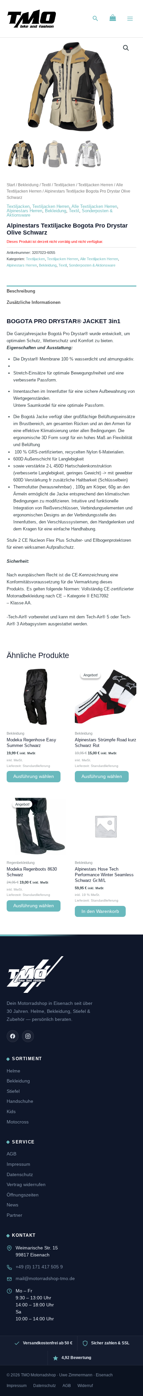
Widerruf (85, 1385)
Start (11, 185)
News (12, 1204)
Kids (11, 1111)
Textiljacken (64, 185)
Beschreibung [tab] (21, 291)
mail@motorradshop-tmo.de (45, 1278)
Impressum (18, 1164)
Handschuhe (20, 1101)
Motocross (18, 1121)
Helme (13, 1070)
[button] (95, 18)
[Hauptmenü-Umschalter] (130, 18)
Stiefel (13, 1091)
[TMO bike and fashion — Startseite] (35, 974)
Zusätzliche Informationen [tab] (34, 302)
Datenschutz (20, 1174)
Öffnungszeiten (23, 1194)
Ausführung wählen (33, 776)
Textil (46, 185)
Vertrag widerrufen (26, 1184)
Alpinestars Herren (24, 210)
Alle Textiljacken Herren (94, 206)
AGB (11, 1153)
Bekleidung (28, 185)
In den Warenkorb (100, 911)
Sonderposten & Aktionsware (92, 265)
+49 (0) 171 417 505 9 (39, 1266)
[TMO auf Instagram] (28, 1036)
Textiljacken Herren (95, 185)
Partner (14, 1215)
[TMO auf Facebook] (13, 1036)
